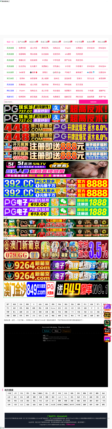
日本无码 (67, 42)
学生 (21, 393)
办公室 (53, 404)
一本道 (9, 393)
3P (91, 308)
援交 (98, 315)
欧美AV (90, 42)
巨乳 (21, 308)
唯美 (72, 393)
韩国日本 (32, 42)
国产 (8, 304)
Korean (53, 308)
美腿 (8, 315)
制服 (27, 308)
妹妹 (34, 404)
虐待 (91, 401)
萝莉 (53, 304)
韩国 (27, 304)
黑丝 (28, 401)
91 (33, 304)
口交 (72, 308)
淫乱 (34, 401)
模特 (78, 304)
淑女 (15, 397)
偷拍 (46, 304)
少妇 (27, 312)
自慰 (85, 315)
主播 (46, 308)
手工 (8, 308)
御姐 (53, 315)
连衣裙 (59, 404)
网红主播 (101, 42)
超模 (21, 312)
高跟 (14, 315)
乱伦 (40, 315)
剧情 (33, 308)
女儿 (21, 404)
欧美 (14, 304)
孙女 (21, 397)
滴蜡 (34, 397)
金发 (46, 315)
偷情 (59, 315)
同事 (8, 312)
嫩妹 (53, 312)
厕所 (97, 401)
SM (98, 308)
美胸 (66, 312)
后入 (91, 312)
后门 (53, 401)
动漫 (85, 308)
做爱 (91, 315)
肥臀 (59, 401)
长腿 (40, 397)
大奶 (33, 312)
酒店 (53, 397)
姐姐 (28, 404)
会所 (47, 401)
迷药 (91, 404)
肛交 (59, 308)
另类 (78, 393)
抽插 (91, 397)
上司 (15, 393)
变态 (72, 397)
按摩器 (66, 404)
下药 (78, 315)
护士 (85, 304)
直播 (40, 312)
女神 (103, 397)
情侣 (66, 304)
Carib (59, 397)
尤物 (98, 312)
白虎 (9, 397)
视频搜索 (93, 102)
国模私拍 (55, 42)
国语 (84, 401)
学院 (15, 401)
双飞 (98, 304)
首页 (13, 320)
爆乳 (103, 404)
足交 (66, 308)
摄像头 (40, 393)
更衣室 (78, 404)
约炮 (78, 312)
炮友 (103, 393)
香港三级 (44, 42)
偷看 (28, 397)
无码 (78, 308)
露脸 (84, 393)
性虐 (78, 397)
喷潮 (65, 401)
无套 (85, 312)
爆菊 (97, 393)
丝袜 (91, 304)
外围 (97, 397)
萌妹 (34, 393)
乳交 (66, 315)
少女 (33, 315)
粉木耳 (72, 404)
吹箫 (97, 404)
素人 (14, 312)
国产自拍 (21, 42)
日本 (21, 304)
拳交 (72, 315)
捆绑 (84, 404)
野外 (28, 393)
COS (72, 312)
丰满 (59, 393)
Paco (65, 397)
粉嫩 (78, 401)
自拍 (40, 304)
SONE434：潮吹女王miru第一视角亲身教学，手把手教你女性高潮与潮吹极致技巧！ (55, 320)
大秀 (53, 393)
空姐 (72, 304)
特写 (91, 393)
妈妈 (40, 404)
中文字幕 (78, 42)
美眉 (72, 401)
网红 (40, 308)
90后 (40, 401)
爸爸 (47, 404)
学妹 (59, 304)
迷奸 (14, 308)
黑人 (47, 393)
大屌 (15, 404)
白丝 (21, 401)
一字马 (103, 401)
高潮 (47, 397)
